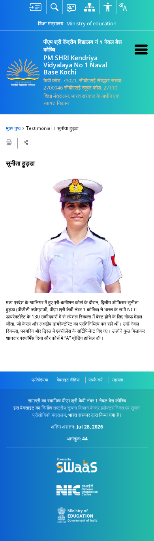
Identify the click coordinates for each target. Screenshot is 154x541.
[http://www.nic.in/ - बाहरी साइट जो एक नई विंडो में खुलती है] (77, 490)
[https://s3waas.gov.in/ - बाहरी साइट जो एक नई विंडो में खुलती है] (77, 465)
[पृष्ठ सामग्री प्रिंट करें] (9, 142)
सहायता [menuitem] (117, 380)
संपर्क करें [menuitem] (95, 380)
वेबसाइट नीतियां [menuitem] (68, 380)
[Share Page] (26, 142)
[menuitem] (35, 7)
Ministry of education (91, 23)
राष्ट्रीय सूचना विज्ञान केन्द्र (76, 407)
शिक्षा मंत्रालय (50, 23)
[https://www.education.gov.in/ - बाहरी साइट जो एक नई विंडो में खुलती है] (77, 515)
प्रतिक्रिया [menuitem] (40, 380)
